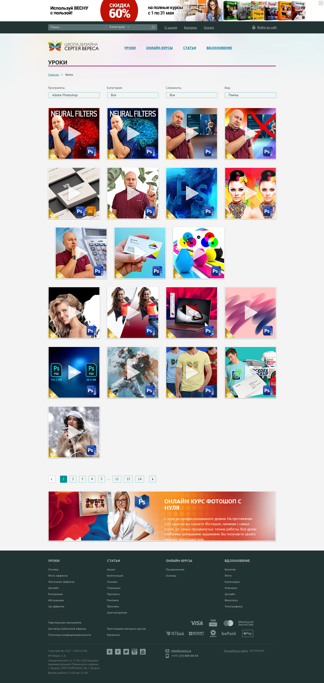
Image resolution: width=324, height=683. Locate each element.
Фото (228, 575)
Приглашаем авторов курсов (126, 628)
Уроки (130, 48)
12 (117, 479)
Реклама (113, 600)
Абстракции (56, 600)
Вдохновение (219, 48)
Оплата (209, 27)
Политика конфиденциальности (69, 635)
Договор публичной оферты (67, 628)
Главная (53, 74)
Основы (53, 569)
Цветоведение (117, 612)
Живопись (231, 600)
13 (128, 479)
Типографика (233, 606)
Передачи (113, 588)
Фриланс (113, 606)
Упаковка (231, 588)
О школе (170, 27)
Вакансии (113, 635)
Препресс (113, 594)
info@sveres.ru (181, 650)
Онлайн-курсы (159, 48)
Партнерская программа (64, 622)
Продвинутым (175, 569)
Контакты (190, 27)
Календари (232, 581)
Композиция (115, 575)
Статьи (189, 48)
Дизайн (53, 588)
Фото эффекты (58, 575)
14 (140, 479)
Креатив (230, 569)
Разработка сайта (236, 650)
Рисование (55, 594)
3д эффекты (56, 606)
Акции (111, 569)
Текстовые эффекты (61, 581)
